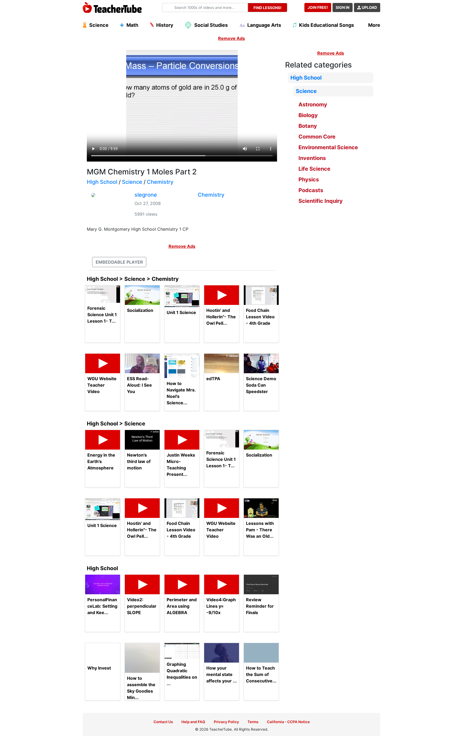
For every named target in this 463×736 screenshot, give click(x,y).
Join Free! (318, 7)
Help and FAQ (193, 722)
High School (102, 182)
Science (132, 182)
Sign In (342, 7)
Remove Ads (231, 38)
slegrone (146, 195)
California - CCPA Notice (288, 722)
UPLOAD (369, 7)
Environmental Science (328, 147)
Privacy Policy (226, 722)
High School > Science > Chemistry (133, 279)
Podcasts (310, 190)
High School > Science (116, 423)
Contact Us (163, 722)
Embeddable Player (119, 262)
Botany (307, 126)
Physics (308, 179)
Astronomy (312, 104)
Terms (253, 722)
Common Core (316, 136)
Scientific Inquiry (320, 201)
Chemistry (160, 182)
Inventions (312, 158)
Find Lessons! (267, 7)
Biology (308, 115)
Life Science (314, 169)
